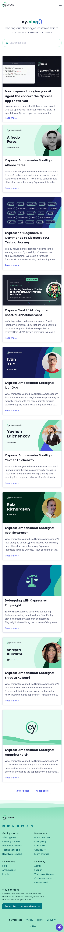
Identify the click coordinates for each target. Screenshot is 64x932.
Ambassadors (9, 869)
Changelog (40, 841)
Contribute (40, 849)
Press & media (41, 882)
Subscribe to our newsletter (20, 906)
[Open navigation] (60, 5)
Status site (39, 845)
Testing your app (11, 849)
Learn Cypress (41, 853)
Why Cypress (9, 837)
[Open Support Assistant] (59, 927)
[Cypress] (27, 4)
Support (38, 869)
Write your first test (12, 845)
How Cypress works (12, 853)
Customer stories (43, 878)
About (37, 865)
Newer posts (22, 790)
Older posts (42, 790)
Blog (4, 865)
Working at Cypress (44, 874)
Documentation (42, 837)
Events (5, 874)
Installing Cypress (11, 841)
